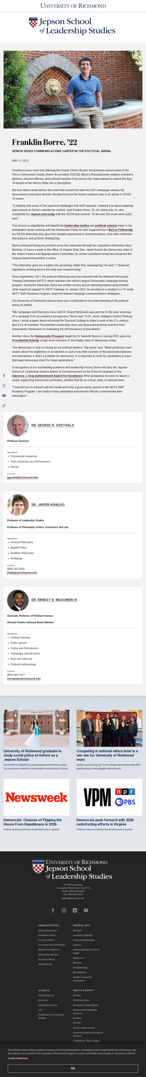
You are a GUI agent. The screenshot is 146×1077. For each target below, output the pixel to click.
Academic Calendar (83, 935)
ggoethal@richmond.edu (22, 477)
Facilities (77, 1018)
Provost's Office (46, 940)
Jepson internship (43, 214)
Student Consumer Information (82, 979)
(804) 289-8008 (76, 891)
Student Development (48, 949)
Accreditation (79, 972)
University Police (81, 1000)
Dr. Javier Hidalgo (48, 504)
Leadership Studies (47, 1005)
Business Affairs (46, 959)
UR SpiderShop (80, 967)
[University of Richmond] (73, 6)
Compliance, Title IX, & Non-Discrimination (86, 1042)
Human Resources (47, 930)
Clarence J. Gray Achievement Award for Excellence (47, 376)
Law (40, 1010)
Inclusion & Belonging (83, 940)
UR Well (77, 1023)
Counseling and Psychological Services (88, 1034)
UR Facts (77, 930)
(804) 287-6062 (75, 894)
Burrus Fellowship (121, 229)
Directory (77, 963)
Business (43, 1000)
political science (106, 225)
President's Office (47, 935)
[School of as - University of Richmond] (73, 870)
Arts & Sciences (46, 995)
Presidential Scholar (26, 340)
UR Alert (77, 995)
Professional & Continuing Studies (51, 1016)
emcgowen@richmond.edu (24, 678)
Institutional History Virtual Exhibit (86, 951)
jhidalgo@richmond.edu (22, 572)
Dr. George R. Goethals (53, 425)
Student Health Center (84, 1028)
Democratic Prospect (49, 336)
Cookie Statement (18, 1058)
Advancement (45, 964)
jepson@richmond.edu (73, 898)
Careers (77, 945)
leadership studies (76, 225)
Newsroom (78, 958)
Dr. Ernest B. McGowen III (54, 600)
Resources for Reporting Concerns (85, 1012)
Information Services (48, 954)
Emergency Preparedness (85, 1005)
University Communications (52, 945)
